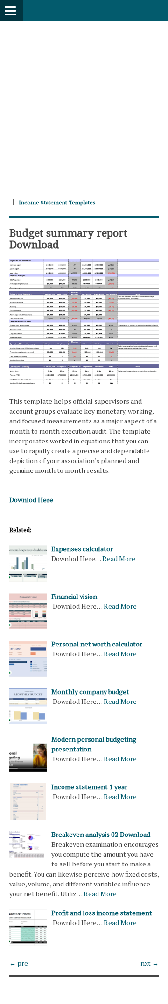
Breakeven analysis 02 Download (100, 834)
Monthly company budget (90, 691)
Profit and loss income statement (101, 912)
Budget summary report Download (68, 238)
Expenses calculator (82, 548)
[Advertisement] (84, 105)
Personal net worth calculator (96, 643)
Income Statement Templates (57, 202)
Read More (118, 558)
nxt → (149, 963)
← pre (18, 963)
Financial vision (74, 596)
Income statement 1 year (89, 786)
